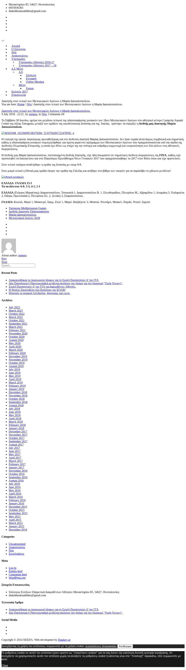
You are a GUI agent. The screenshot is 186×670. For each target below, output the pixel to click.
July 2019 (14, 369)
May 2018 (15, 415)
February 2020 (17, 353)
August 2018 (16, 405)
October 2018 (17, 398)
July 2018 (14, 408)
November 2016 (18, 470)
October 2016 (17, 474)
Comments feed (18, 574)
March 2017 (16, 460)
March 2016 (16, 496)
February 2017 (17, 464)
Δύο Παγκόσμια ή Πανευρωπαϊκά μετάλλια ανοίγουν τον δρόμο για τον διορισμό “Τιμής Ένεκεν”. (66, 283)
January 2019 (16, 389)
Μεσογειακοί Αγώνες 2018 (24, 218)
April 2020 (15, 346)
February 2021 (17, 330)
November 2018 (18, 395)
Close (4, 665)
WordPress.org (17, 577)
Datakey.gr (64, 639)
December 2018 (18, 392)
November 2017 (18, 434)
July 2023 (14, 307)
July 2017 (14, 447)
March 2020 (16, 349)
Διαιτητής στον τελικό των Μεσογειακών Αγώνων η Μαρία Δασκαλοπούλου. (45, 110)
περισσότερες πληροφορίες (101, 646)
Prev (4, 258)
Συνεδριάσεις (16, 553)
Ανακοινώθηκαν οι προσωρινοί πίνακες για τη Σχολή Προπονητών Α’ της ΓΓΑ (54, 280)
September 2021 (18, 323)
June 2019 (15, 372)
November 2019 (18, 359)
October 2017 (17, 438)
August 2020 (16, 340)
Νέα (29, 104)
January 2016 (16, 503)
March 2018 (16, 421)
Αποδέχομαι (125, 646)
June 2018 (15, 411)
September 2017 (18, 441)
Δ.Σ (21, 72)
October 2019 (17, 362)
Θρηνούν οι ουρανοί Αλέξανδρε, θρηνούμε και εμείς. (39, 293)
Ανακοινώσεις (17, 547)
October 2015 (17, 509)
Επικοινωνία (18, 94)
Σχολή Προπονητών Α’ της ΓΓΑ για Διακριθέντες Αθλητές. (42, 286)
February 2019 (17, 385)
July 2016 (14, 483)
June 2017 (15, 451)
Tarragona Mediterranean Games (27, 208)
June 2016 (15, 487)
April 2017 (15, 457)
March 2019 (16, 382)
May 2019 (15, 375)
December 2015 (18, 506)
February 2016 (17, 500)
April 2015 (15, 519)
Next (4, 261)
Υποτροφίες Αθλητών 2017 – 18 (37, 65)
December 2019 (18, 356)
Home (21, 104)
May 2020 (15, 343)
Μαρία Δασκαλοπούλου (22, 214)
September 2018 (18, 402)
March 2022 (16, 317)
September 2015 (18, 513)
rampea (33, 114)
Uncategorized (17, 543)
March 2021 (16, 326)
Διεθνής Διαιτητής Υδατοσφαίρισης (29, 211)
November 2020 (18, 333)
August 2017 (16, 444)
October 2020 (17, 336)
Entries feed (15, 571)
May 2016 (15, 490)
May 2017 (15, 454)
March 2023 (16, 310)
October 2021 (17, 320)
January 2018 (16, 428)
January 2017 (16, 467)
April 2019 (15, 379)
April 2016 (15, 493)
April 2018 (15, 418)
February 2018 (17, 425)
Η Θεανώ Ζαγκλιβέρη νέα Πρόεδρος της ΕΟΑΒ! (37, 289)
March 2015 (16, 523)
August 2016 (16, 480)
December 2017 (18, 431)
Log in (12, 567)
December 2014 (18, 529)
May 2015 (15, 516)
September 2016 (18, 477)
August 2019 (16, 366)
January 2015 (16, 526)
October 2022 (17, 313)
